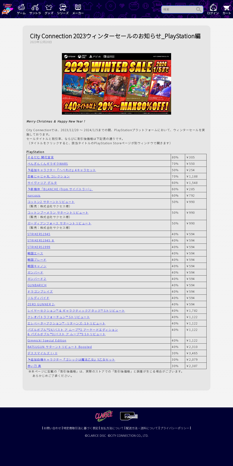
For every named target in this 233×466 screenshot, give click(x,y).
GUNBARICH (37, 285)
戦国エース (35, 253)
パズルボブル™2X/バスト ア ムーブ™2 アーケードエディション (72, 329)
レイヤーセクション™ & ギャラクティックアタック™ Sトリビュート (76, 310)
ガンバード (35, 272)
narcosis (34, 195)
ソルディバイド (38, 298)
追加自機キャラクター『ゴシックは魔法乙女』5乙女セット (71, 359)
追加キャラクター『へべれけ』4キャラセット (61, 170)
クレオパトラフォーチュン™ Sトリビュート (58, 317)
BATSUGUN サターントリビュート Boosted (59, 346)
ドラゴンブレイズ (40, 291)
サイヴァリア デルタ (42, 182)
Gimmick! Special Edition (46, 340)
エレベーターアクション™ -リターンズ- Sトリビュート (66, 323)
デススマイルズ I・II (42, 353)
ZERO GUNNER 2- (41, 304)
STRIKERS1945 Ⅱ (41, 240)
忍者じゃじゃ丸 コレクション (48, 176)
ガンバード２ (37, 278)
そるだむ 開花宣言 (40, 157)
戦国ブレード (37, 259)
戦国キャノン (37, 266)
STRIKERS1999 (38, 247)
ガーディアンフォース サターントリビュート (59, 223)
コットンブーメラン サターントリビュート (58, 212)
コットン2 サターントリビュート (51, 202)
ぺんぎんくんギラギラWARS (47, 163)
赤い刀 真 (34, 366)
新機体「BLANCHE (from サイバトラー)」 (60, 189)
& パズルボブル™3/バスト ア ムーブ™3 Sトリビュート (66, 334)
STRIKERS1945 (38, 234)
